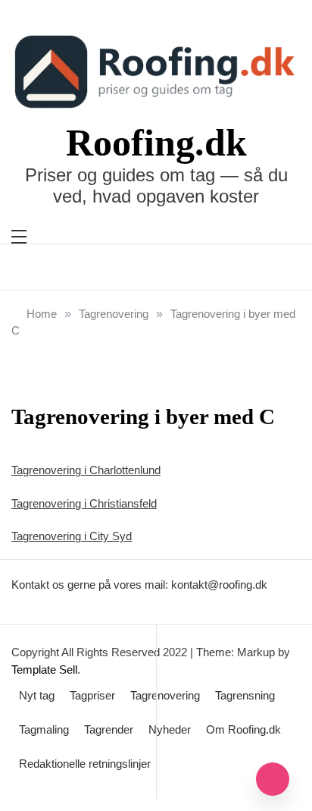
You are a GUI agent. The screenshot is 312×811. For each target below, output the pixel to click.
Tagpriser (92, 695)
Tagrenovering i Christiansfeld (84, 503)
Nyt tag (37, 695)
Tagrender (108, 729)
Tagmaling (44, 729)
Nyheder (169, 729)
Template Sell (44, 669)
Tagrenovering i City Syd (71, 536)
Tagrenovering (165, 695)
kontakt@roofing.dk (219, 584)
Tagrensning (245, 695)
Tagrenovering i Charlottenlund (86, 470)
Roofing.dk (156, 142)
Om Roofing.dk (243, 729)
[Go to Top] (272, 779)
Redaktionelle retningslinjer (85, 763)
